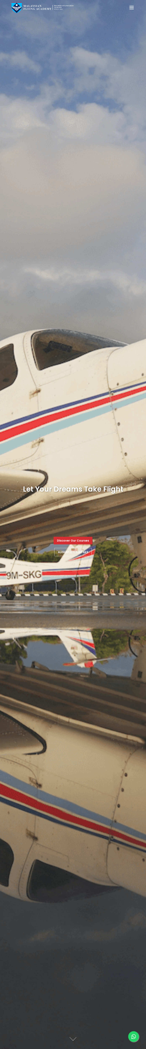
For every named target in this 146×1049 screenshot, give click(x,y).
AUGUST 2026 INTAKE (73, 552)
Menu (131, 7)
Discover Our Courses (73, 541)
